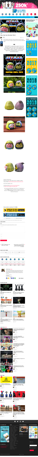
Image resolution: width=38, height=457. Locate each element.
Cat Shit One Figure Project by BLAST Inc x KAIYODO (6, 413)
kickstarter (14, 436)
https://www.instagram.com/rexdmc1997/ (11, 186)
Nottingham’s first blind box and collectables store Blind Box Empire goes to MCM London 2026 (18, 344)
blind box (15, 426)
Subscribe (31, 450)
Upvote (6, 252)
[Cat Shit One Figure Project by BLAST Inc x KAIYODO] (6, 408)
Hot (1, 377)
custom (17, 427)
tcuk (14, 444)
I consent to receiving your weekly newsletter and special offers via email (33, 448)
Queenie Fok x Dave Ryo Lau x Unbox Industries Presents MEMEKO (19, 330)
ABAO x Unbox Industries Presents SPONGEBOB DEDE (18, 320)
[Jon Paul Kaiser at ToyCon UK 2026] (6, 361)
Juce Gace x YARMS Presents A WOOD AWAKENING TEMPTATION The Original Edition (6, 320)
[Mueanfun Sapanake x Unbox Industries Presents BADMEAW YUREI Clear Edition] (19, 300)
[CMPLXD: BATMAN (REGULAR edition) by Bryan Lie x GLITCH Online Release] (19, 394)
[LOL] (3, 297)
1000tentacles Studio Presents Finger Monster (6, 306)
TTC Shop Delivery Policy (3, 446)
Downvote (19, 252)
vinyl (21, 220)
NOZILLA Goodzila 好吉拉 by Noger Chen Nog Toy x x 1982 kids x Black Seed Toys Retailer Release (19, 413)
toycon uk (12, 445)
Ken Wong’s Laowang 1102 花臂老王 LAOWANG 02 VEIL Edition (6, 399)
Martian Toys (15, 437)
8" (12, 426)
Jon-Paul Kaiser (12, 435)
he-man (6, 220)
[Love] (1, 297)
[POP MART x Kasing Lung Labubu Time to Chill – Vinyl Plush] (19, 380)
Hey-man (12, 220)
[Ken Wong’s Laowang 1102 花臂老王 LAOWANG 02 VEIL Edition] (6, 394)
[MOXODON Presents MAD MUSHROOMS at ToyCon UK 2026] (6, 368)
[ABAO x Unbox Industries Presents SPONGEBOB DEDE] (19, 314)
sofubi (14, 443)
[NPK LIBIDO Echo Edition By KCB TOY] (6, 287)
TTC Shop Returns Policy (3, 447)
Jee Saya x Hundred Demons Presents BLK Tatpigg (18, 293)
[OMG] (1, 311)
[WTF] (3, 311)
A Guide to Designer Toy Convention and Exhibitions (5, 384)
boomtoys (2, 220)
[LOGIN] (33, 17)
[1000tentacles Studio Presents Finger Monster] (6, 300)
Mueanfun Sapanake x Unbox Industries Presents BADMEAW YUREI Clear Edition (19, 306)
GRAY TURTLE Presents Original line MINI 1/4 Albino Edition (18, 352)
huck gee (16, 434)
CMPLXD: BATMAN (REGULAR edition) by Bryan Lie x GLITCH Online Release (18, 399)
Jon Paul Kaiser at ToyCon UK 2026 (19, 359)
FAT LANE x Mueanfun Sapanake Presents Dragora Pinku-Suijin (18, 337)
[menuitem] (0, 0)
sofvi (16, 443)
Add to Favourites (19, 218)
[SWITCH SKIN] (30, 17)
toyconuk (15, 445)
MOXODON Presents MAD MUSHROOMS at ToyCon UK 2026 (18, 366)
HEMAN (9, 220)
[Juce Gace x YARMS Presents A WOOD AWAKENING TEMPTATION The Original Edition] (6, 314)
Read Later (8, 218)
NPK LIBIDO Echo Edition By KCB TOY (5, 293)
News (1, 291)
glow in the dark (12, 434)
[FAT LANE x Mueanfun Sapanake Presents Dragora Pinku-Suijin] (6, 339)
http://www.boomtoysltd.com (14, 185)
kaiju (11, 436)
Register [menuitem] (4, 0)
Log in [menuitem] (2, 0)
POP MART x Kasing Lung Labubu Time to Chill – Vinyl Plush (18, 385)
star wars (12, 444)
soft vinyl (12, 443)
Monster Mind (17, 220)
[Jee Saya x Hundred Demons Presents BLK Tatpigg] (19, 287)
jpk (15, 435)
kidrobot (11, 437)
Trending (1, 329)
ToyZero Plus (12, 446)
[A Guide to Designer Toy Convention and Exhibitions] (6, 380)
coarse (14, 427)
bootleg (11, 427)
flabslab (11, 433)
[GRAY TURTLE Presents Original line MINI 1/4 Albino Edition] (6, 354)
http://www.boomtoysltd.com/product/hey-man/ (16, 181)
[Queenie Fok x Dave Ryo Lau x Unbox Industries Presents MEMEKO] (6, 332)
